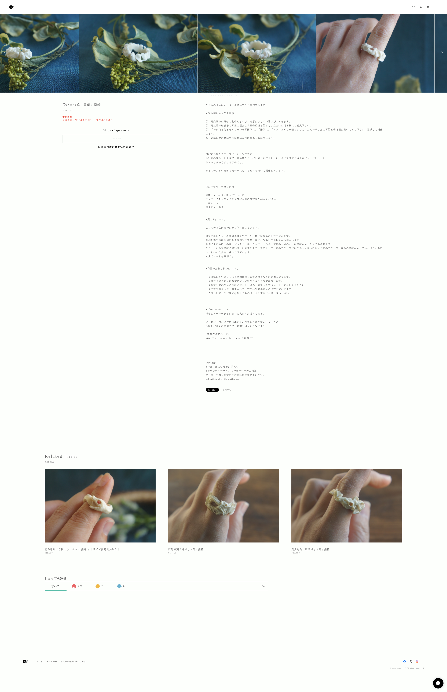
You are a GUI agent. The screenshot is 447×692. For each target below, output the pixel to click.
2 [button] (213, 95)
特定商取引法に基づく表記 (73, 661)
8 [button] (227, 95)
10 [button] (231, 95)
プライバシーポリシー (46, 661)
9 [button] (229, 95)
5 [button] (220, 95)
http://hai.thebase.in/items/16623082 (229, 338)
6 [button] (222, 95)
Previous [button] (5, 53)
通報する (227, 390)
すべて (56, 586)
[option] (105, 53)
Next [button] (442, 53)
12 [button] (236, 95)
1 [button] (211, 95)
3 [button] (215, 95)
